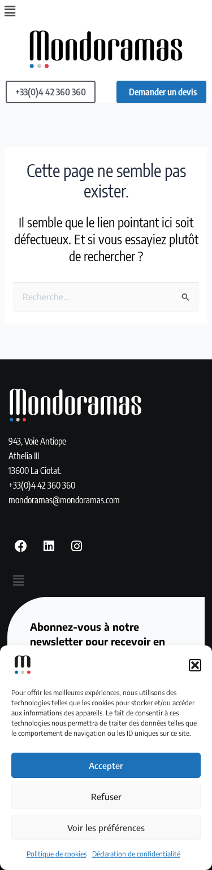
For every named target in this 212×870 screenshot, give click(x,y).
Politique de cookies (56, 854)
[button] (195, 665)
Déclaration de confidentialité (136, 854)
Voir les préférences (106, 828)
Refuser (106, 797)
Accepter (106, 766)
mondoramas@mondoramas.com (64, 499)
